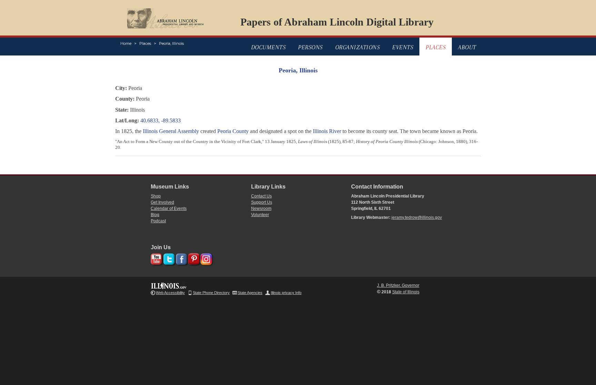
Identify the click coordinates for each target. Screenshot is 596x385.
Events (402, 47)
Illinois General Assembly (171, 131)
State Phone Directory (211, 293)
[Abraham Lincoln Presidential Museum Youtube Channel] (156, 258)
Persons (310, 47)
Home (125, 43)
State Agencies (250, 293)
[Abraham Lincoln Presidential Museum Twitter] (168, 258)
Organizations (357, 47)
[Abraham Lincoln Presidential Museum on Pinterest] (193, 258)
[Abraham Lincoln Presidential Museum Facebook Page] (181, 258)
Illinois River (327, 131)
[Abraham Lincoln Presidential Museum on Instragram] (205, 258)
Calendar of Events (169, 208)
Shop (156, 196)
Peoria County (233, 131)
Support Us (261, 202)
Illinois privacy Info (286, 293)
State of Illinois (405, 292)
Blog (155, 214)
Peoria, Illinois (171, 43)
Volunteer (260, 214)
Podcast (158, 221)
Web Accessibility (170, 293)
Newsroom (261, 208)
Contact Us (261, 196)
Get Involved (162, 202)
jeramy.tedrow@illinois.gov (416, 217)
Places (145, 43)
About (467, 47)
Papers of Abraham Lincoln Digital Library (337, 22)
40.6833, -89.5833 (160, 120)
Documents (268, 47)
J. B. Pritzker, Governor (398, 285)
